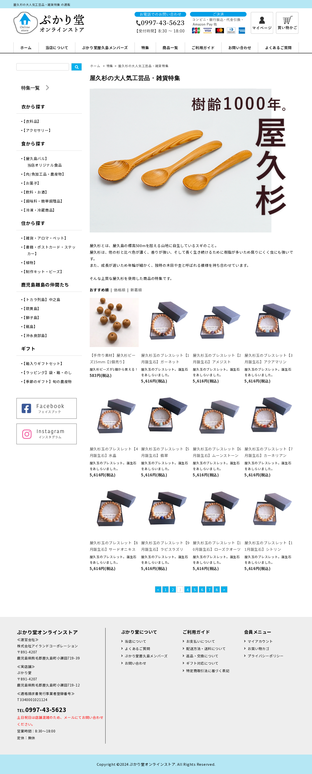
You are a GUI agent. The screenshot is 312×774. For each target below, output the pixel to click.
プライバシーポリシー (266, 655)
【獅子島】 (34, 317)
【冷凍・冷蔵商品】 (42, 210)
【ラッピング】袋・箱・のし (49, 372)
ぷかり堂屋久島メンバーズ (105, 47)
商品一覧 (170, 47)
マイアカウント (260, 641)
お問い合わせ (240, 47)
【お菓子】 (34, 183)
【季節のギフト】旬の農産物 (49, 381)
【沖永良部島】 (38, 335)
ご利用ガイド (203, 47)
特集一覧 (31, 87)
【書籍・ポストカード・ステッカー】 (51, 250)
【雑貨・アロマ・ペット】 (47, 237)
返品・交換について (202, 655)
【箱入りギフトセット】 (45, 363)
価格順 (119, 289)
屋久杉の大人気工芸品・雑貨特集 (143, 65)
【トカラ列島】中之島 (43, 299)
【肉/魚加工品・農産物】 (46, 174)
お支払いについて (200, 641)
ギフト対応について (202, 663)
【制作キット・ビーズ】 (45, 271)
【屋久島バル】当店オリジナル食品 (44, 162)
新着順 (136, 289)
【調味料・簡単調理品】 (45, 201)
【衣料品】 (34, 121)
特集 (145, 47)
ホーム (26, 47)
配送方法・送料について (206, 648)
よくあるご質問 (278, 47)
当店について (56, 47)
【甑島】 (32, 326)
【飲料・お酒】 (38, 192)
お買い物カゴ (258, 648)
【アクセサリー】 (40, 130)
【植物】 (32, 262)
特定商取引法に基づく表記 (207, 670)
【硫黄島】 (34, 308)
